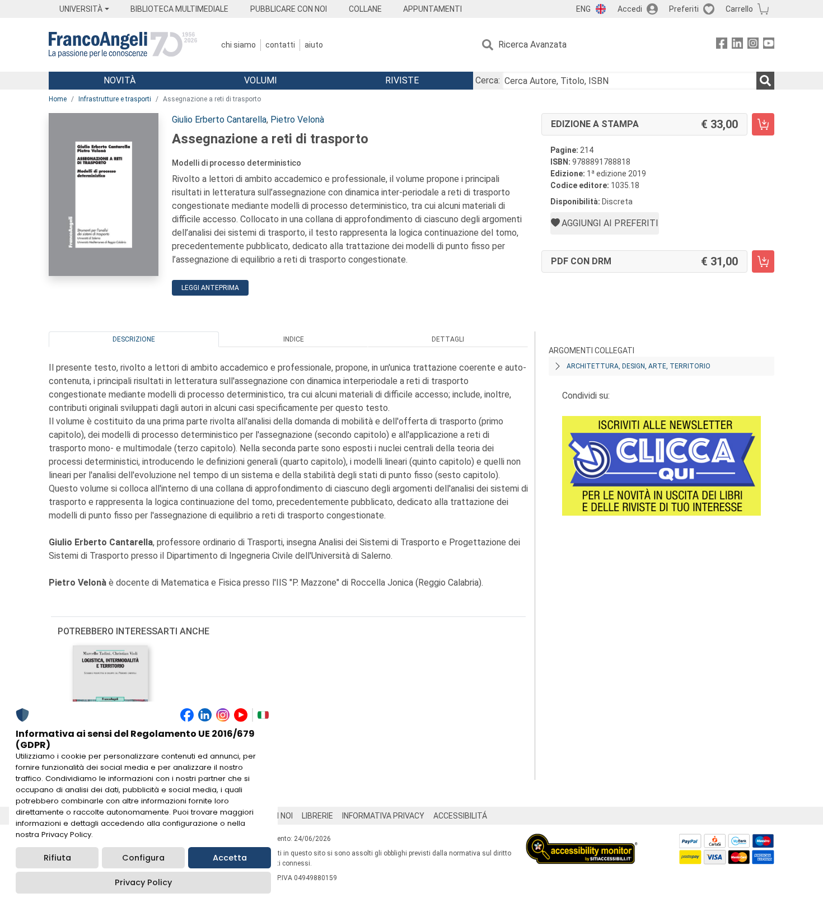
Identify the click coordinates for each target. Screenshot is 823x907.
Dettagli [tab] (448, 339)
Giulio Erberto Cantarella (219, 119)
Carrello (739, 8)
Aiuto (314, 44)
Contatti (280, 44)
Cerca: (487, 80)
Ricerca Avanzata (532, 44)
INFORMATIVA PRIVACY (383, 815)
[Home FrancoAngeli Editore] (123, 45)
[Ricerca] (765, 81)
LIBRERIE (317, 815)
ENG (583, 8)
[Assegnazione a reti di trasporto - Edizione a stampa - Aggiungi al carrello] (763, 124)
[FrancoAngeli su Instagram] (753, 45)
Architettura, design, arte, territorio (638, 366)
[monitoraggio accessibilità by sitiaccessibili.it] (582, 840)
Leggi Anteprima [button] (210, 288)
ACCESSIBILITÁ (460, 815)
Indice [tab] (293, 339)
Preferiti (684, 8)
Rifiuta (57, 857)
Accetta (230, 857)
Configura (143, 857)
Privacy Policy (143, 882)
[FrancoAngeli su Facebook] (721, 45)
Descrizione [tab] (134, 339)
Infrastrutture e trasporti (114, 99)
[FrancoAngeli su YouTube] (768, 45)
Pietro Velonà (297, 119)
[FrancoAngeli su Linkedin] (737, 45)
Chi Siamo (238, 44)
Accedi (630, 8)
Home (58, 99)
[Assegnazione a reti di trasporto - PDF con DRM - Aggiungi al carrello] (763, 261)
